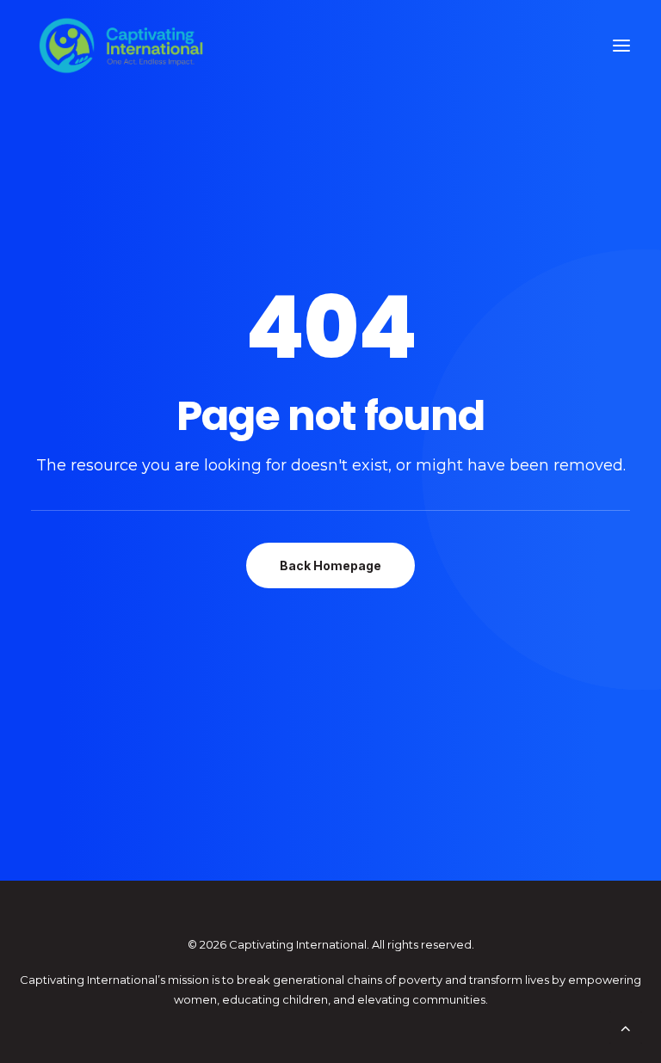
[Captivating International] (121, 45)
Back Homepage (330, 565)
